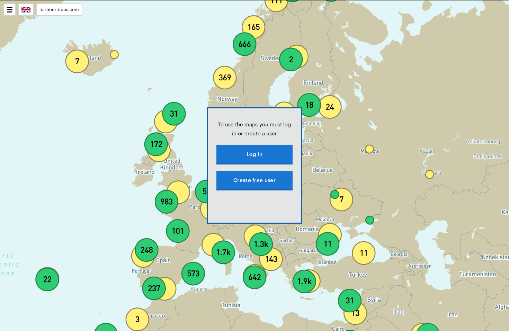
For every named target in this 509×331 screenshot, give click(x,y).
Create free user (254, 180)
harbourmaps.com (59, 10)
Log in (254, 154)
